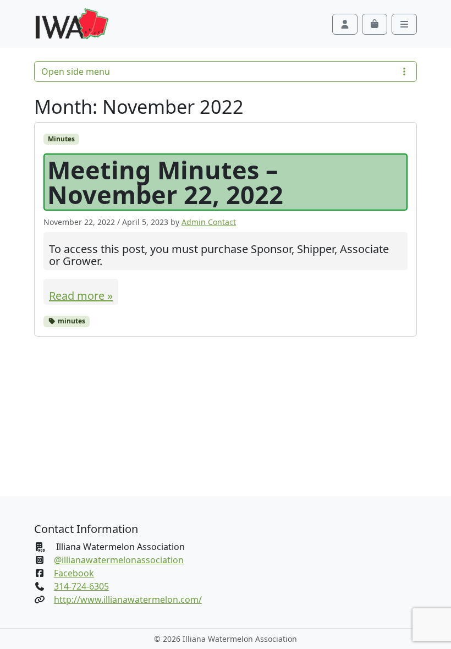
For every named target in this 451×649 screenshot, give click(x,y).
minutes (70, 321)
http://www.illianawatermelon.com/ (128, 599)
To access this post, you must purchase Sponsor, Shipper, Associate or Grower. (219, 255)
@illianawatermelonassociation (119, 560)
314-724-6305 (81, 586)
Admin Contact (209, 222)
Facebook (74, 573)
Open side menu (75, 71)
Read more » (81, 296)
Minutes (61, 139)
